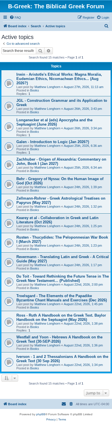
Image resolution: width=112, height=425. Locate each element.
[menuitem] (15, 17)
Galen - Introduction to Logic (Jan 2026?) (52, 142)
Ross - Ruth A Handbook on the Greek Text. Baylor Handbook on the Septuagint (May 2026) (61, 317)
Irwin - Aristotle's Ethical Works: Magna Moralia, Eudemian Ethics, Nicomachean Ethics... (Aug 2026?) (59, 78)
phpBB (40, 414)
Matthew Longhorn (47, 87)
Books (34, 90)
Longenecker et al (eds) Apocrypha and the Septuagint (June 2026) (54, 122)
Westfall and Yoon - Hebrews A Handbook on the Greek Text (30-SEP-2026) (59, 339)
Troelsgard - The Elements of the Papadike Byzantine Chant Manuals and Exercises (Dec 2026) (61, 298)
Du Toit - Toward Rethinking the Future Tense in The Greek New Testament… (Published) (62, 278)
